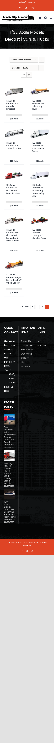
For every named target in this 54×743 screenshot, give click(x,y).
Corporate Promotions (27, 347)
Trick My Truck (32, 542)
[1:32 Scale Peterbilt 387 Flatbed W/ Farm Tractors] (14, 175)
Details (15, 119)
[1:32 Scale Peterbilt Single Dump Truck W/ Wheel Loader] (14, 265)
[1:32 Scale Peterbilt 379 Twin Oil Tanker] (14, 133)
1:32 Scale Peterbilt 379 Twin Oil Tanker (13, 145)
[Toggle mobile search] (45, 17)
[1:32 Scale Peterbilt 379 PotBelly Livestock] (14, 91)
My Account (25, 364)
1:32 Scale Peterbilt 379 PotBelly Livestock (12, 104)
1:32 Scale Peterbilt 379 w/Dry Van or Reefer (38, 146)
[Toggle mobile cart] (40, 17)
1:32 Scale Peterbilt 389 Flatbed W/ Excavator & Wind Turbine (12, 235)
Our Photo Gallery (26, 356)
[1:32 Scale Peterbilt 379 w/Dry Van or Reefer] (40, 133)
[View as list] (29, 74)
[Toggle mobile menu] (51, 17)
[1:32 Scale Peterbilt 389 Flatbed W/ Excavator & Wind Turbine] (14, 220)
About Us (26, 341)
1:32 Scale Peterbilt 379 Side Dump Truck (38, 104)
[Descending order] (41, 60)
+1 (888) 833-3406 (27, 2)
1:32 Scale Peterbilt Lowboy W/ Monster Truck (39, 233)
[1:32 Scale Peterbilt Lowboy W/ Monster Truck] (40, 220)
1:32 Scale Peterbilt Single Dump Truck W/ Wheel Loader (14, 278)
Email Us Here (8, 389)
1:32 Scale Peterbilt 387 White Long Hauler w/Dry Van (38, 190)
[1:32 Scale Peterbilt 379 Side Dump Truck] (40, 91)
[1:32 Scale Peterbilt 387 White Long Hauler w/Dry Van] (40, 175)
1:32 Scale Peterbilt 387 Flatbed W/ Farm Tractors (13, 189)
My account (42, 343)
